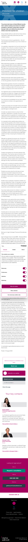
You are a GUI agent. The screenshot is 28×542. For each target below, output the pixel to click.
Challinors (21, 514)
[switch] (25, 272)
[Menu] (26, 2)
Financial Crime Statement (20, 517)
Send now (14, 366)
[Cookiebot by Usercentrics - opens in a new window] (21, 246)
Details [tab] (14, 249)
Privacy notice (9, 512)
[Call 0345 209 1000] (18, 2)
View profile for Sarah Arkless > (10, 424)
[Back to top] (14, 503)
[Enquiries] (15, 2)
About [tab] (23, 249)
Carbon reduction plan (14, 519)
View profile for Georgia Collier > (10, 451)
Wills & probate (5, 13)
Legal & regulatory (17, 512)
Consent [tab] (5, 249)
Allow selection (14, 290)
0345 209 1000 (14, 478)
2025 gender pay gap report (7, 517)
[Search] (22, 2)
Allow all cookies (14, 286)
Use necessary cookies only (14, 294)
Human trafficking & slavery (11, 514)
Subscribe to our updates (13, 373)
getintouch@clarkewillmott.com (14, 485)
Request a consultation (14, 470)
